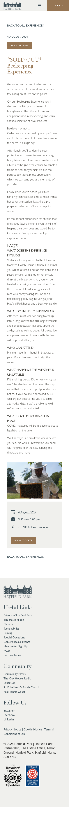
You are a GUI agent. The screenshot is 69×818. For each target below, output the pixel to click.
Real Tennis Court (14, 692)
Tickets (58, 5)
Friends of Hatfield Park (17, 615)
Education (9, 683)
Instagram (9, 710)
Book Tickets (20, 45)
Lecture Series (12, 655)
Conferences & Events (16, 642)
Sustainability (11, 628)
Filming (7, 633)
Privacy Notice (12, 729)
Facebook (9, 715)
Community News (14, 674)
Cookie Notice (33, 729)
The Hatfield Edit (13, 619)
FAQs (6, 651)
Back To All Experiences (25, 25)
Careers (8, 624)
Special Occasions (14, 637)
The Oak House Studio (17, 678)
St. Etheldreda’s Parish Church (21, 687)
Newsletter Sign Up (15, 646)
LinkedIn (8, 719)
